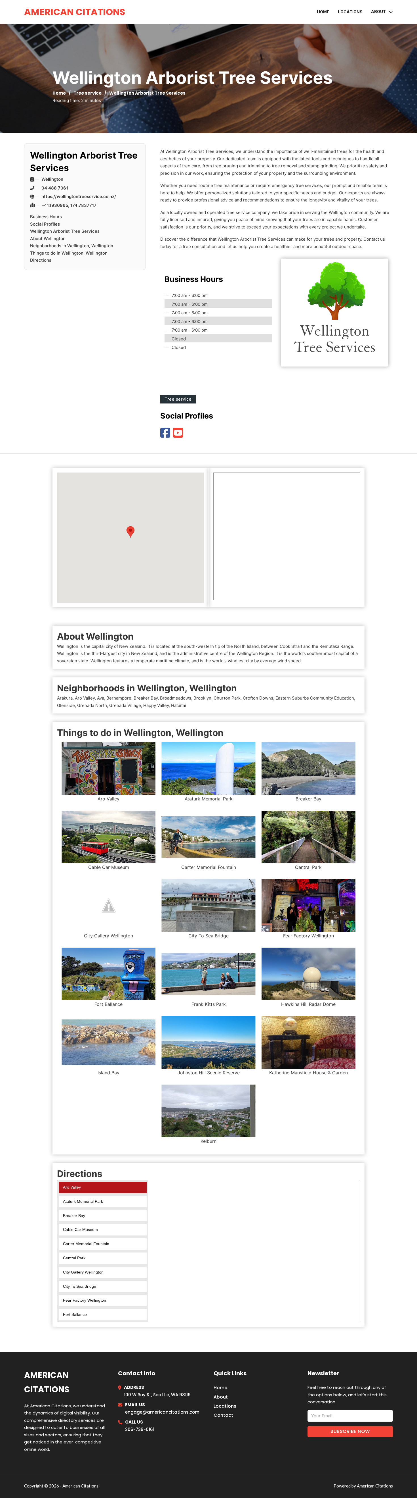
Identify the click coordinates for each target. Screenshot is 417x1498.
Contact (223, 1415)
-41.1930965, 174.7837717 (69, 205)
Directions (40, 260)
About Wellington (48, 238)
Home (323, 11)
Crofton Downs (258, 698)
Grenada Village (125, 705)
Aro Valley (85, 698)
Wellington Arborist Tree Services (65, 231)
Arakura (65, 698)
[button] (130, 532)
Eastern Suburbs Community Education (314, 698)
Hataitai (178, 705)
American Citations (74, 11)
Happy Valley (156, 705)
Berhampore (118, 698)
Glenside (66, 705)
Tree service (87, 93)
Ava (100, 698)
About (221, 1397)
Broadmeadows (175, 698)
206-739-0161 (139, 1429)
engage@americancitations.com (162, 1412)
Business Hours (46, 216)
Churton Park (227, 698)
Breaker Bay (146, 698)
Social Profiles (45, 224)
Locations (350, 11)
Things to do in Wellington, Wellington (69, 253)
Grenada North (92, 705)
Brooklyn (202, 698)
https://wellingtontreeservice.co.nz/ (78, 196)
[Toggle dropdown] (391, 12)
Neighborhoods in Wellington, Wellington (71, 245)
